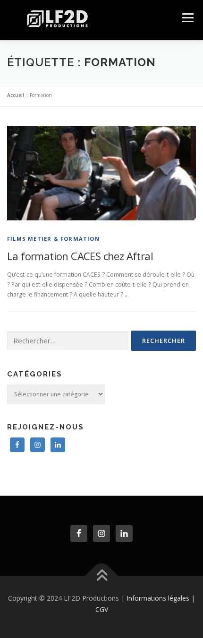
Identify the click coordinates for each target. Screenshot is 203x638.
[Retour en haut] (101, 576)
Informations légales (158, 598)
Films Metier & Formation (53, 238)
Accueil (15, 95)
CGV (101, 609)
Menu (187, 18)
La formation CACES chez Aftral (80, 256)
